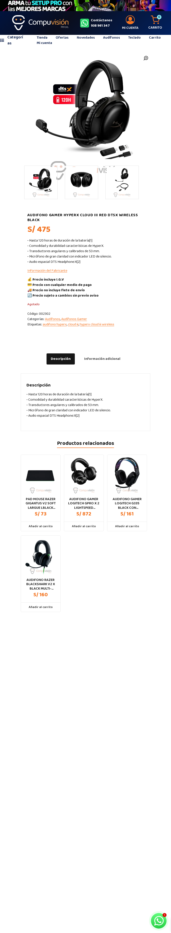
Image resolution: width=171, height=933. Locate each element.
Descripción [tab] (61, 359)
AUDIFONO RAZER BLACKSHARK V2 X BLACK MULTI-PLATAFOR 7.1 (40, 584)
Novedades (86, 37)
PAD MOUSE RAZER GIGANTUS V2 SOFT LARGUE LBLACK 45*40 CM (41, 503)
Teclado (134, 37)
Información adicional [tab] (102, 359)
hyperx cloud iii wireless (97, 324)
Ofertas (62, 37)
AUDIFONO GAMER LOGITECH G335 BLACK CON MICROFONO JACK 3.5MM (127, 503)
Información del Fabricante (47, 270)
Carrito (155, 37)
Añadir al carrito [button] (41, 526)
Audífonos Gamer (74, 319)
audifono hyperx (55, 324)
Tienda (42, 37)
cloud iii (73, 324)
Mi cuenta (44, 43)
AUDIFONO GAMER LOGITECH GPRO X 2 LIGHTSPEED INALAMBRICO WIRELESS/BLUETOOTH (83, 503)
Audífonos (111, 37)
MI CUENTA (130, 28)
